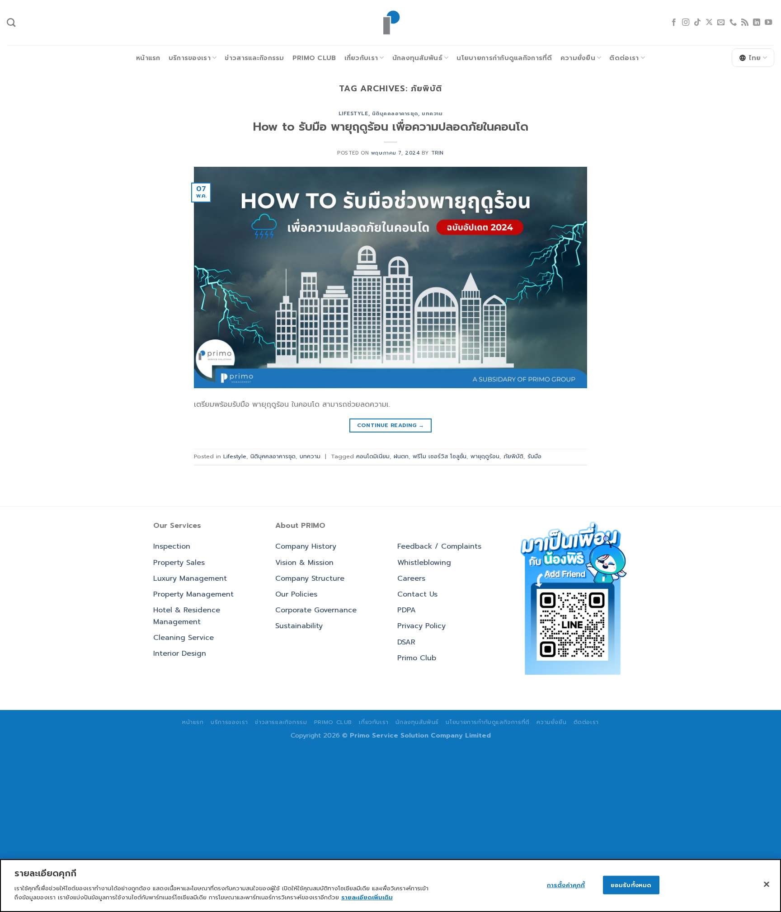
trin (437, 153)
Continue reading (390, 425)
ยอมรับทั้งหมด (631, 884)
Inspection (171, 546)
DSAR (406, 642)
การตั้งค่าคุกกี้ (566, 884)
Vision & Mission (304, 562)
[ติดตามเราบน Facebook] (673, 23)
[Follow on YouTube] (768, 23)
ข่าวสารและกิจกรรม (254, 58)
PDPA (406, 610)
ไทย (755, 58)
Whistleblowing (424, 562)
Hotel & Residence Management (186, 616)
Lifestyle (353, 114)
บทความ (432, 114)
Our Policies (296, 594)
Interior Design (179, 653)
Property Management (193, 594)
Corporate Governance (316, 610)
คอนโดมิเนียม (373, 456)
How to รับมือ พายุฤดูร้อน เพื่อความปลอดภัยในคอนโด (390, 127)
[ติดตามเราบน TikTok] (697, 23)
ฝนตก (401, 456)
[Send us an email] (721, 23)
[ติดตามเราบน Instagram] (685, 23)
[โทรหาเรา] (733, 23)
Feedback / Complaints (439, 546)
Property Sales (179, 562)
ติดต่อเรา (624, 58)
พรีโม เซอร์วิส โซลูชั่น (439, 456)
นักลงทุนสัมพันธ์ (417, 58)
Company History (305, 546)
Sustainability (299, 626)
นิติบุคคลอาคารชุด (395, 114)
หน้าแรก (148, 58)
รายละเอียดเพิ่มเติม (367, 897)
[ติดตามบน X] (709, 23)
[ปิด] (766, 884)
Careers (411, 578)
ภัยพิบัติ (513, 456)
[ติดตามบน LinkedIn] (756, 23)
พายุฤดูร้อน (484, 456)
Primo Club (314, 58)
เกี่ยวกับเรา (361, 58)
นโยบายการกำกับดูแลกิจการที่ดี (504, 58)
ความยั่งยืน (577, 58)
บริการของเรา (190, 58)
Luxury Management (190, 578)
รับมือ (534, 456)
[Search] (11, 22)
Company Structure (309, 578)
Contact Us (417, 594)
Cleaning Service (183, 637)
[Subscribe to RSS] (744, 23)
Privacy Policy (421, 626)
